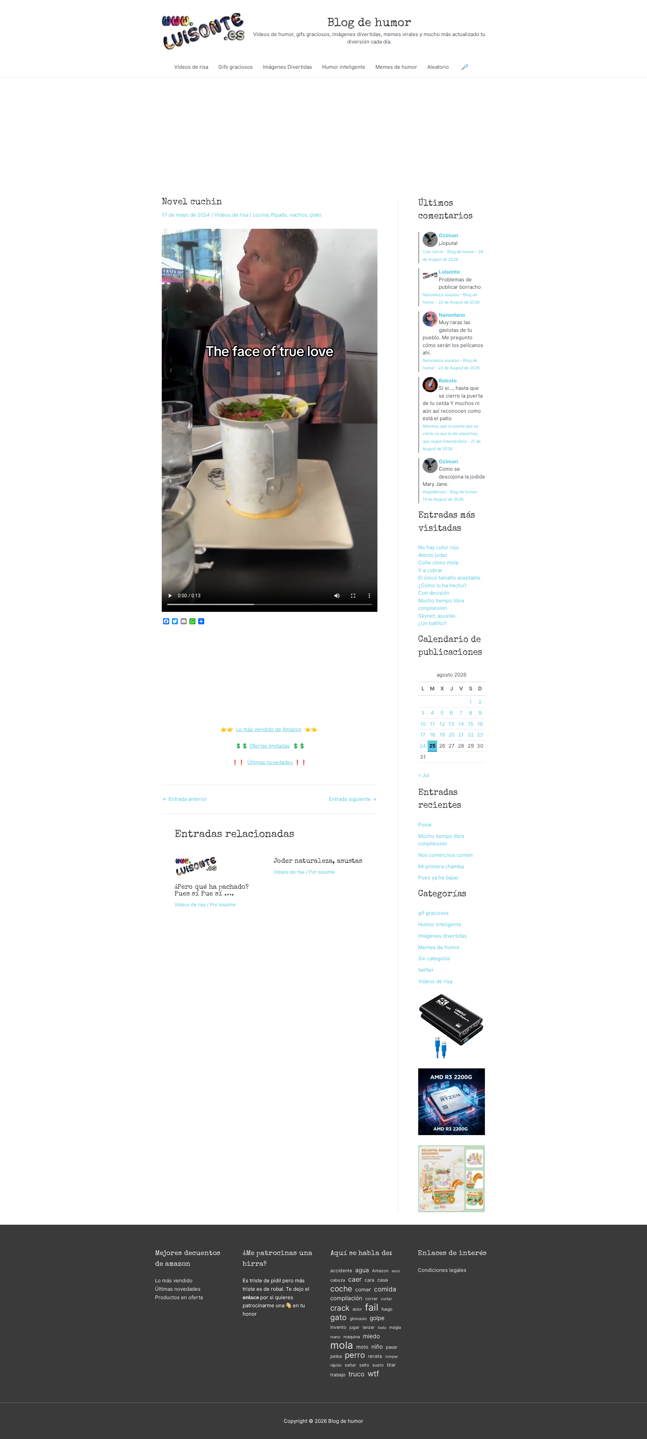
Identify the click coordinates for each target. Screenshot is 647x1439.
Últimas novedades (270, 762)
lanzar (369, 1327)
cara (369, 1280)
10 (423, 724)
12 (442, 724)
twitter (426, 970)
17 (423, 734)
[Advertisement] (323, 127)
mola (341, 1345)
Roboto (448, 380)
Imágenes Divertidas (287, 67)
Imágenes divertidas (442, 936)
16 (480, 724)
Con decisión (434, 593)
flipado (279, 215)
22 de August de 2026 (459, 302)
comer (363, 1289)
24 (423, 746)
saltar (350, 1365)
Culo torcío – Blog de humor (448, 251)
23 (480, 734)
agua (362, 1270)
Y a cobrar (430, 570)
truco (356, 1374)
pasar (391, 1347)
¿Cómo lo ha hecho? (442, 585)
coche (341, 1289)
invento (338, 1327)
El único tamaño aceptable (449, 577)
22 (471, 734)
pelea (336, 1356)
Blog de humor (369, 23)
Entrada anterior (184, 799)
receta (375, 1356)
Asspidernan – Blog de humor (450, 491)
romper (391, 1356)
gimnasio (358, 1318)
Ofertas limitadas (269, 746)
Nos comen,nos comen (445, 855)
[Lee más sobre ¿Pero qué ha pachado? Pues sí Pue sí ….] (196, 865)
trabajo (337, 1374)
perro (355, 1355)
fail (371, 1307)
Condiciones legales (442, 1270)
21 (461, 734)
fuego (386, 1309)
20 (452, 734)
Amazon (380, 1270)
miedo (371, 1336)
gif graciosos (433, 913)
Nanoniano (452, 315)
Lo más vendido (173, 1280)
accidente (341, 1270)
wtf (373, 1374)
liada (382, 1327)
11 (432, 724)
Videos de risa (231, 215)
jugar (354, 1327)
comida (385, 1289)
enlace (251, 1297)
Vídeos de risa (191, 67)
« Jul (423, 775)
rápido (336, 1365)
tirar (391, 1365)
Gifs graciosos (235, 67)
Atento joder (433, 555)
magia (395, 1327)
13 (451, 724)
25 (432, 746)
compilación (346, 1298)
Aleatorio (438, 67)
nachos (298, 215)
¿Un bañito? (432, 623)
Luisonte (449, 272)
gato (338, 1317)
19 (442, 734)
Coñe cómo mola (438, 562)
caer (355, 1279)
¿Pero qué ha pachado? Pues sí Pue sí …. (212, 891)
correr (371, 1298)
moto (362, 1347)
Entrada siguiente (353, 799)
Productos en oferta (179, 1297)
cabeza (337, 1280)
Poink (425, 824)
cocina (260, 215)
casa (382, 1280)
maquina (351, 1336)
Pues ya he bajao (438, 877)
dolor (357, 1309)
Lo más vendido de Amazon (269, 729)
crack (339, 1308)
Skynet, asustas (437, 616)
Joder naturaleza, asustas (318, 861)
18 (432, 734)
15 (470, 724)
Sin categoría (434, 958)
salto (364, 1365)
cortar (386, 1298)
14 (461, 724)
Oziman (448, 235)
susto (378, 1365)
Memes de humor (396, 67)
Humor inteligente (343, 67)
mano (335, 1337)
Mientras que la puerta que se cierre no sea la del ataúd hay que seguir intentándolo (450, 434)
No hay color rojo (438, 547)
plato (315, 215)
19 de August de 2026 (443, 499)
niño (377, 1346)
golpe (377, 1317)
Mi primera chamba (441, 866)
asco (396, 1271)
